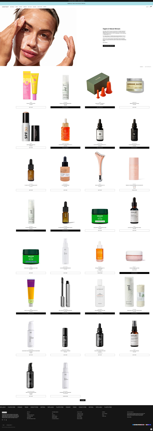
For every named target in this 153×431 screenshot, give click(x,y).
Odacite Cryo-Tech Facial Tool (100, 185)
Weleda (31, 102)
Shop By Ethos (39, 6)
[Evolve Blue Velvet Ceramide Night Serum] (134, 209)
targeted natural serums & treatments (116, 35)
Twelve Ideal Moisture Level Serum (99, 350)
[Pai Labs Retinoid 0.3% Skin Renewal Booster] (65, 209)
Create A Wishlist (79, 416)
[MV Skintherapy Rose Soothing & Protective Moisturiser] (31, 332)
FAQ (52, 413)
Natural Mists (116, 38)
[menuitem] (12, 7)
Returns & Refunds (54, 417)
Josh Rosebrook (100, 309)
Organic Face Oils (119, 39)
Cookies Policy (104, 416)
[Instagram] (5, 420)
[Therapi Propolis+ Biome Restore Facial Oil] (65, 126)
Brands (17, 6)
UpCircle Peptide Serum (65, 185)
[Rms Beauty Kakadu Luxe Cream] (134, 249)
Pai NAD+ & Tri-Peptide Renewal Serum (65, 103)
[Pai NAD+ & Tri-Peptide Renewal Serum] (65, 84)
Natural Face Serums (106, 39)
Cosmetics (25, 6)
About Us (28, 413)
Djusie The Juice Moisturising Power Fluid (30, 310)
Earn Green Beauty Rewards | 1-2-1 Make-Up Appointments (76, 0)
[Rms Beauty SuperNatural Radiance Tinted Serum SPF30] (134, 166)
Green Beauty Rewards (80, 414)
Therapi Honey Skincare (65, 143)
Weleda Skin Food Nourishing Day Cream (100, 227)
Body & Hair (30, 6)
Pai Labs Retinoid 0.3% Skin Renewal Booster (65, 227)
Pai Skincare (65, 102)
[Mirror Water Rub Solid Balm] (134, 84)
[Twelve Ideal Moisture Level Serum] (100, 332)
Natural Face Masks (122, 38)
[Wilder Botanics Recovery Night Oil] (134, 126)
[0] (150, 6)
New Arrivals (12, 6)
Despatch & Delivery (54, 416)
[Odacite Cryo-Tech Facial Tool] (100, 166)
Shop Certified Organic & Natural (31, 418)
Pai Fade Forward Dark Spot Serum (31, 227)
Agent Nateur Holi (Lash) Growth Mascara (65, 310)
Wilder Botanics (100, 143)
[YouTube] (7, 420)
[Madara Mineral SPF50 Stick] (31, 126)
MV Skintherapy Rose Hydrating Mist (65, 392)
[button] (109, 46)
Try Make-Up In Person (80, 413)
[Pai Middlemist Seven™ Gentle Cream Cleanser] (134, 291)
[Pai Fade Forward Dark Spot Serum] (31, 209)
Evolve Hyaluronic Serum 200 (134, 350)
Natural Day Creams (113, 39)
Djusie (100, 102)
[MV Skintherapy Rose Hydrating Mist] (65, 373)
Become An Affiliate (79, 418)
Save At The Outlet (79, 417)
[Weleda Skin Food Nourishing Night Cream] (31, 249)
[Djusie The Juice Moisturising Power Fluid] (31, 291)
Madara (31, 143)
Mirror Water (134, 102)
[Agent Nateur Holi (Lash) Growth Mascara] (65, 291)
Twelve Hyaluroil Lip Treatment (65, 350)
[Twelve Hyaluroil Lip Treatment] (65, 332)
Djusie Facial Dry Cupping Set (100, 103)
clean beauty (117, 33)
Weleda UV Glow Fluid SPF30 (31, 103)
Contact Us (53, 414)
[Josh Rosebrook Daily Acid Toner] (100, 291)
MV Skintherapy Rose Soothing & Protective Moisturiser (31, 350)
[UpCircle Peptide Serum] (65, 166)
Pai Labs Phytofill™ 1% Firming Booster (31, 185)
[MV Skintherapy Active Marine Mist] (65, 249)
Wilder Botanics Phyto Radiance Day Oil (100, 144)
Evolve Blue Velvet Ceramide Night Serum (134, 227)
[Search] (149, 6)
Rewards (44, 6)
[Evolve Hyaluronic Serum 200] (134, 332)
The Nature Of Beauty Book (30, 414)
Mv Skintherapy (31, 349)
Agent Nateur (65, 309)
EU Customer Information (55, 418)
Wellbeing (34, 6)
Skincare (20, 6)
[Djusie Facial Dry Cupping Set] (100, 84)
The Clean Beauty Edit (30, 416)
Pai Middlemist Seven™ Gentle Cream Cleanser (134, 310)
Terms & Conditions (104, 413)
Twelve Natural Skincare (65, 349)
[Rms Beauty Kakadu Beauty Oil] (100, 249)
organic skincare (107, 35)
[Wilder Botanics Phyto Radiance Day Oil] (100, 126)
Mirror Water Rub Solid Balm (134, 103)
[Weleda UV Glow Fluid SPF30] (31, 84)
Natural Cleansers (111, 38)
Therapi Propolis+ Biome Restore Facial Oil (65, 144)
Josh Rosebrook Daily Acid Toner (100, 310)
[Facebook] (3, 420)
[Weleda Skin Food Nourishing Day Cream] (100, 209)
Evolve (134, 226)
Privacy (103, 414)
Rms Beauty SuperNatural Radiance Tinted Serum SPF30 (134, 185)
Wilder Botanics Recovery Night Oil (134, 144)
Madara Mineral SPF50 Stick (31, 144)
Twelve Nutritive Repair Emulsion (31, 392)
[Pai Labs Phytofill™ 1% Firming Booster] (31, 166)
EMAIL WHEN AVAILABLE (65, 107)
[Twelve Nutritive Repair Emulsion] (31, 373)
